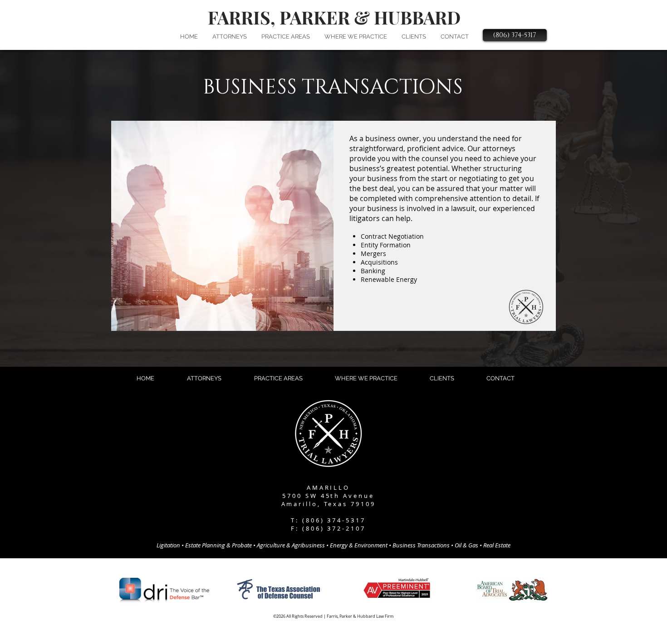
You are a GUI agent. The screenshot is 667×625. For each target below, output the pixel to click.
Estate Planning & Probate (219, 545)
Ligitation (168, 545)
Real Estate (496, 545)
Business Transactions (421, 545)
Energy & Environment (358, 545)
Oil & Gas (466, 545)
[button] (229, 36)
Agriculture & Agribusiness (291, 545)
